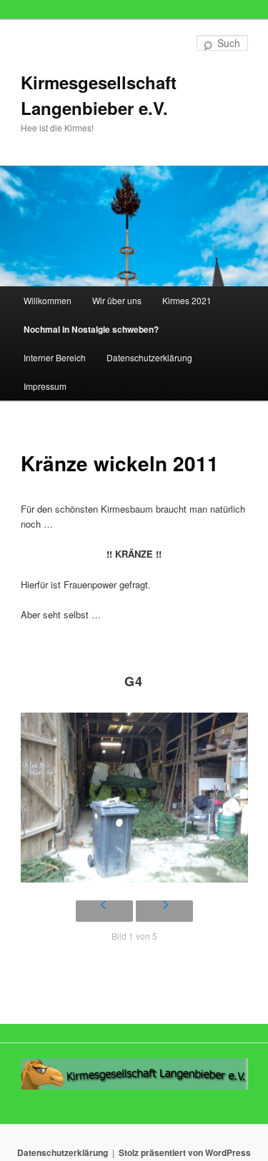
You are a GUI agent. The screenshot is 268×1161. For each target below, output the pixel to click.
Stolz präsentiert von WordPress (185, 1152)
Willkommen (47, 300)
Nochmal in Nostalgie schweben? (91, 329)
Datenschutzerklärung (149, 357)
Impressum (45, 386)
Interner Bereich (55, 357)
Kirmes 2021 (187, 300)
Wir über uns (117, 300)
